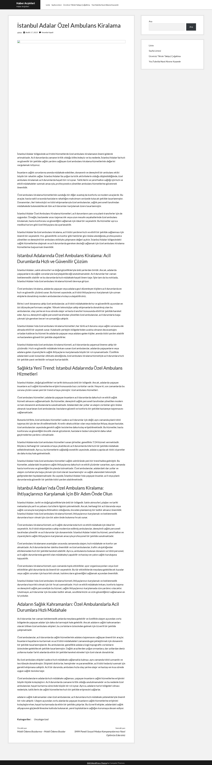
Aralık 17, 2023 (32, 32)
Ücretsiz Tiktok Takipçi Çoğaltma (76, 5)
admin (19, 32)
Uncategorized (41, 719)
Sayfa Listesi (57, 5)
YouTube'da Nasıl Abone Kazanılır (165, 61)
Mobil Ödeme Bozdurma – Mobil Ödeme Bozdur (41, 731)
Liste (48, 5)
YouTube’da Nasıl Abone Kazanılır (105, 5)
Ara (150, 21)
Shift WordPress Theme (97, 763)
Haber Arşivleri (25, 3)
